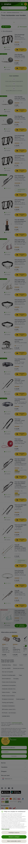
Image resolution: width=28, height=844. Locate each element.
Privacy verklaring (5, 829)
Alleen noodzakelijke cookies (14, 841)
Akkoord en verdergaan (14, 837)
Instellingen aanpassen (14, 832)
